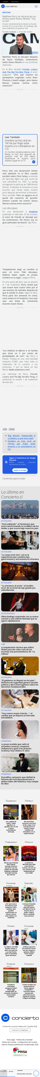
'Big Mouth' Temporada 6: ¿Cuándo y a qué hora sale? (22, 437)
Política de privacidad (24, 1040)
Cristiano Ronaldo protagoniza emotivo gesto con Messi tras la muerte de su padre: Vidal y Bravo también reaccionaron (28, 910)
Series (12, 429)
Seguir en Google (20, 470)
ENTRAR (5, 2)
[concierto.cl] (9, 6)
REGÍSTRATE (15, 2)
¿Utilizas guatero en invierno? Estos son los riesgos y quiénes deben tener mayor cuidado (29, 951)
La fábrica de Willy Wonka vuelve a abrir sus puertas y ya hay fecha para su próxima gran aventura (11, 951)
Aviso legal (11, 1040)
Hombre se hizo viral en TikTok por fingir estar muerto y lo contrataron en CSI (22, 445)
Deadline (33, 211)
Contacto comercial (20, 1030)
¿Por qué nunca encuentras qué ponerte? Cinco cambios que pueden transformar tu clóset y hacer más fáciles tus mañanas (11, 910)
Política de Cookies (9, 1042)
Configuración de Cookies (27, 1042)
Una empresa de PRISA (20, 1050)
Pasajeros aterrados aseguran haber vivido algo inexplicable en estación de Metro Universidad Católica (11, 991)
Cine (5, 429)
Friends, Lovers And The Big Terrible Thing (20, 70)
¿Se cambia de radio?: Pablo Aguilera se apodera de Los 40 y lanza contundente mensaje (11, 827)
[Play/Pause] (36, 1073)
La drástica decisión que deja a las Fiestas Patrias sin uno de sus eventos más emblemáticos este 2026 (29, 868)
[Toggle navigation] (36, 6)
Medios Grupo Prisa (20, 1055)
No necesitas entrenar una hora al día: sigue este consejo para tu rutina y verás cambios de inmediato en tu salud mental (29, 827)
